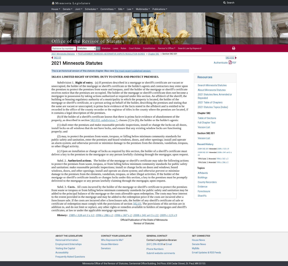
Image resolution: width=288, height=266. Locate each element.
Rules (123, 48)
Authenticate (221, 62)
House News (198, 240)
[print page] (233, 48)
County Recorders (207, 182)
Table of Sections (207, 118)
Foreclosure (204, 191)
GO (98, 48)
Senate (66, 9)
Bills (120, 9)
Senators (106, 248)
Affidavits (203, 173)
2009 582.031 (203, 149)
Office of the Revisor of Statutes (88, 41)
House (55, 9)
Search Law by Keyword (189, 48)
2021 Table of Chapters (210, 102)
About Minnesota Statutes (212, 90)
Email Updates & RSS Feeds (206, 252)
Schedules (90, 9)
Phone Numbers (155, 249)
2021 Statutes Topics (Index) (213, 107)
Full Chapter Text (207, 122)
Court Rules (134, 48)
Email (169, 244)
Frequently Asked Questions (70, 256)
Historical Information (67, 240)
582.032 (230, 57)
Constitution (149, 48)
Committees (107, 9)
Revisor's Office (166, 48)
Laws (115, 48)
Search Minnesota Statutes (212, 85)
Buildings (202, 177)
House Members (109, 244)
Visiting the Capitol (65, 248)
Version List (204, 127)
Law (129, 9)
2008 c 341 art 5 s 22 (145, 215)
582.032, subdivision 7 (103, 120)
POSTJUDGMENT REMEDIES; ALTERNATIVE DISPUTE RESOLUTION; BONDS (111, 54)
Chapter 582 (153, 54)
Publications (158, 9)
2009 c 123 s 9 (223, 149)
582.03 (57, 57)
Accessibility (62, 252)
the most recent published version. (133, 71)
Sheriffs (202, 195)
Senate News (199, 244)
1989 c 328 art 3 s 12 (81, 215)
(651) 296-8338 (154, 244)
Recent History (205, 144)
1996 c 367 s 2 (222, 159)
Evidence (202, 186)
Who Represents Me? (112, 240)
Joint (77, 9)
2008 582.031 (203, 152)
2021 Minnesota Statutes (63, 54)
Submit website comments (160, 253)
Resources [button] (205, 77)
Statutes (106, 48)
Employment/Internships (69, 244)
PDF (234, 62)
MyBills (195, 248)
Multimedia (142, 9)
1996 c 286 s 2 (222, 162)
